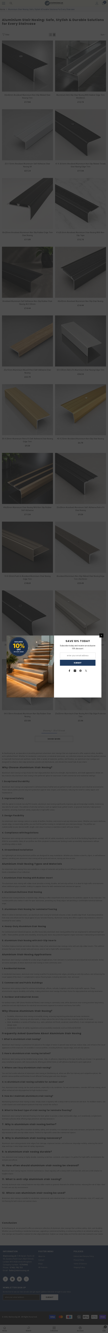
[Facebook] (69, 670)
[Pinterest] (80, 670)
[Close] (101, 635)
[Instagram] (75, 670)
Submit (78, 662)
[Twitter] (86, 670)
